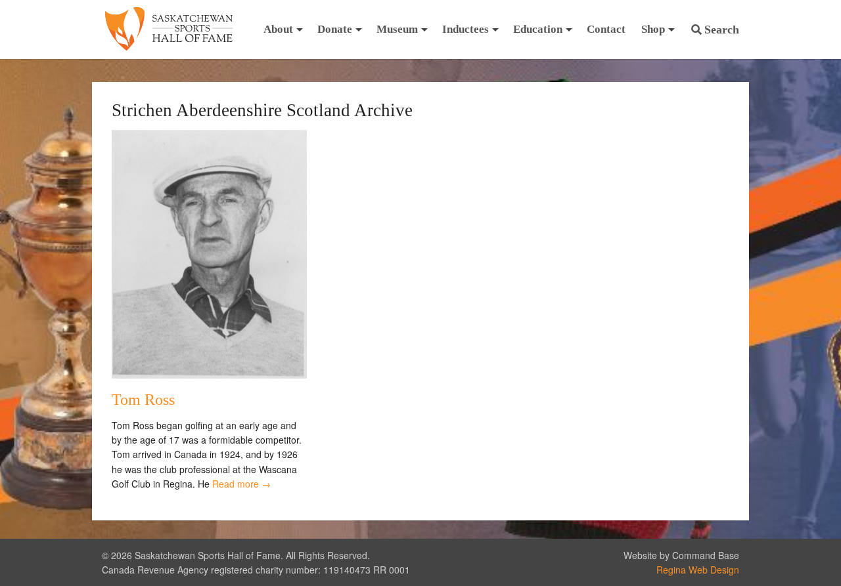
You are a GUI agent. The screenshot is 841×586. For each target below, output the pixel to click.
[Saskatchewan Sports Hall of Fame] (169, 29)
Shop (653, 29)
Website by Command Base (681, 555)
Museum (397, 29)
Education (537, 29)
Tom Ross (143, 399)
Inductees (465, 29)
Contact (606, 29)
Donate (334, 29)
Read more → (241, 483)
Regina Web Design (697, 569)
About (278, 29)
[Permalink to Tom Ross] (209, 374)
